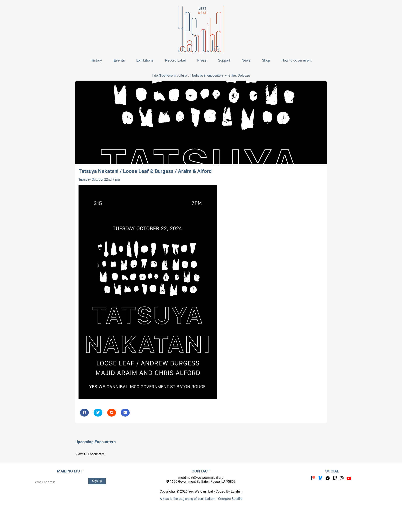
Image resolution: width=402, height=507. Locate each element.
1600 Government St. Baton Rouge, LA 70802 (202, 482)
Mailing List (69, 471)
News (246, 60)
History (96, 60)
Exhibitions (144, 60)
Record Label (175, 60)
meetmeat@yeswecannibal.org (200, 478)
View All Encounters (89, 454)
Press (201, 60)
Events (119, 60)
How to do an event (296, 60)
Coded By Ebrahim (229, 491)
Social (332, 471)
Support (224, 60)
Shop (266, 60)
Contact (201, 471)
